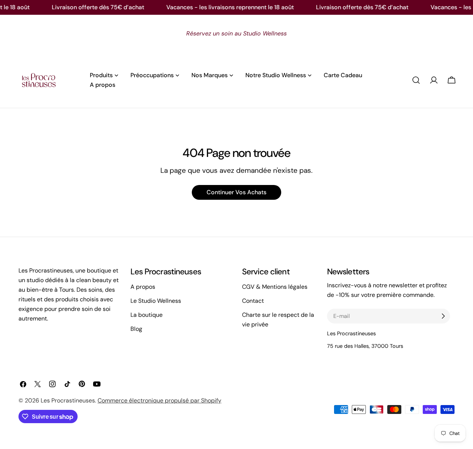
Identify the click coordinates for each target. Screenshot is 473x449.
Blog (136, 329)
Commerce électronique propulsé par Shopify (159, 400)
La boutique (146, 315)
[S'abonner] (443, 316)
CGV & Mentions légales (274, 287)
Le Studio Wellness (155, 301)
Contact (253, 301)
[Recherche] (416, 80)
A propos (142, 287)
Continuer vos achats (236, 192)
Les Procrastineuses (68, 400)
